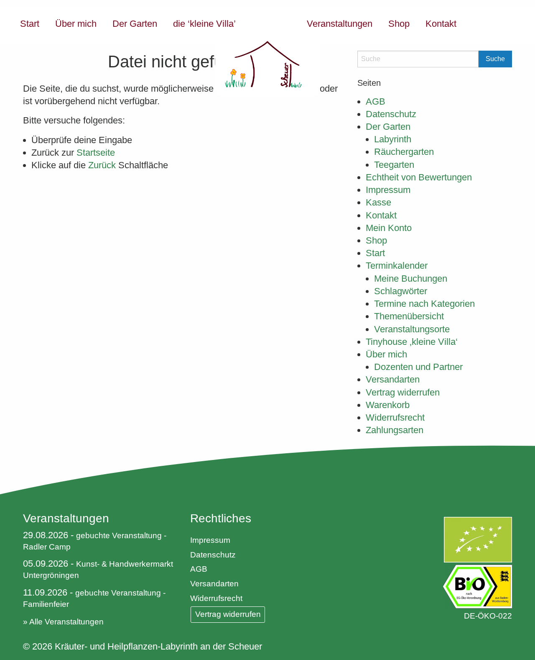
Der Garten (134, 23)
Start (29, 23)
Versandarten (393, 379)
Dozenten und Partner (418, 367)
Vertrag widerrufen (403, 392)
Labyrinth (392, 139)
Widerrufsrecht (395, 417)
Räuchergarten (404, 151)
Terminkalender (397, 265)
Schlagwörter (400, 291)
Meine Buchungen (410, 278)
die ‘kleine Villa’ (204, 23)
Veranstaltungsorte (412, 329)
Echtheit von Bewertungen (419, 177)
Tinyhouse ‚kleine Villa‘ (412, 341)
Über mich (76, 23)
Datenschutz (391, 114)
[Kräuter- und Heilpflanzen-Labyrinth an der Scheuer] (267, 51)
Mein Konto (389, 228)
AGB (375, 101)
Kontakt (440, 23)
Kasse (378, 202)
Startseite (95, 152)
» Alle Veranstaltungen (63, 621)
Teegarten (394, 164)
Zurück (102, 165)
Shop (399, 23)
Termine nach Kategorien (424, 303)
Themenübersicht (409, 316)
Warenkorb (388, 405)
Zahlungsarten (394, 430)
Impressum (388, 190)
